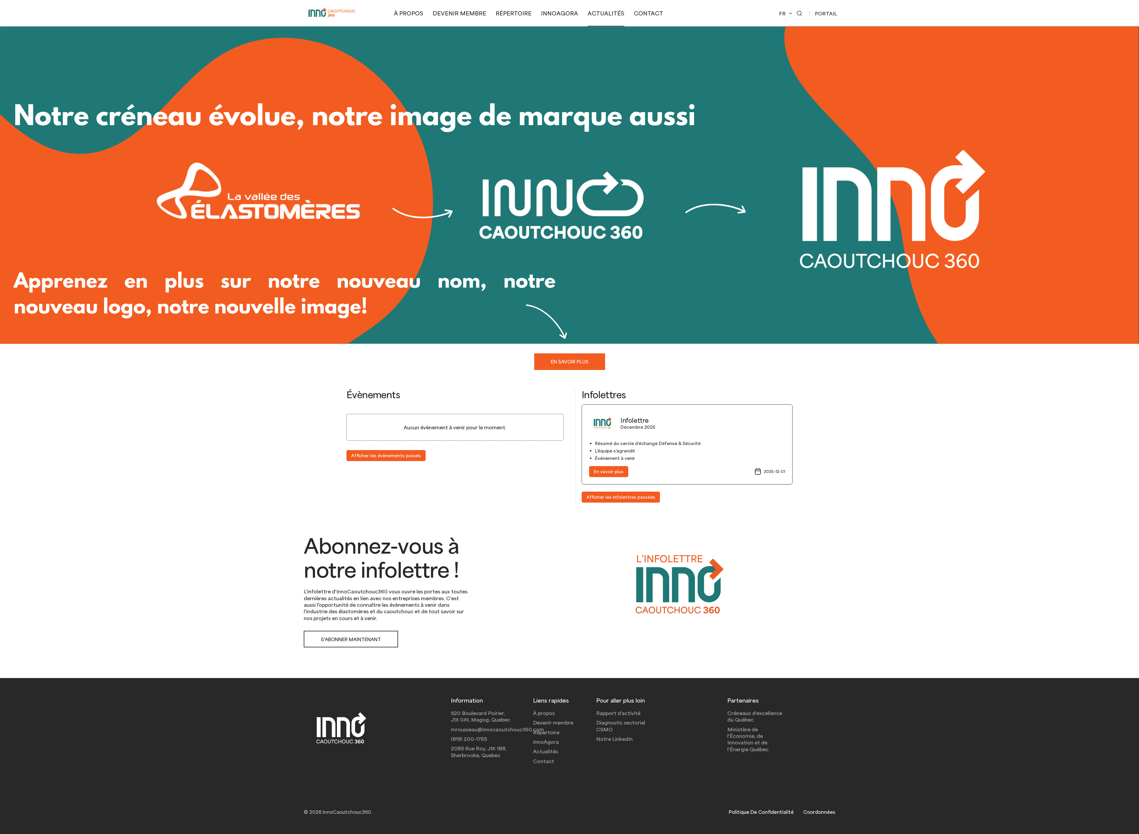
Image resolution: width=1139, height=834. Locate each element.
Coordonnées (819, 812)
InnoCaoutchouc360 (347, 812)
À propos (544, 713)
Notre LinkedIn (614, 738)
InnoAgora (546, 741)
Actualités (545, 751)
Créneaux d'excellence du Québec (754, 716)
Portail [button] (826, 13)
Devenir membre (553, 722)
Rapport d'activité (618, 713)
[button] (799, 13)
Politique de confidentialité (761, 812)
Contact (543, 761)
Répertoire (546, 732)
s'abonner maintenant (351, 639)
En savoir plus (569, 361)
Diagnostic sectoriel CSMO (620, 725)
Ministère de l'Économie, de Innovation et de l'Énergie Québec (748, 739)
